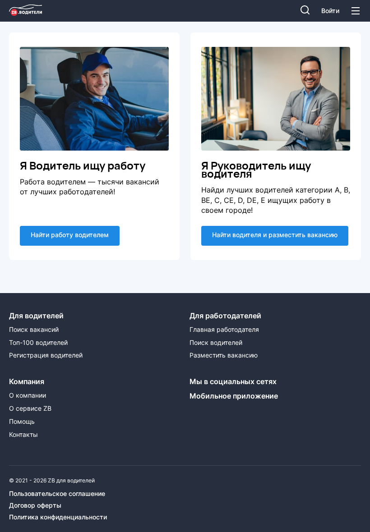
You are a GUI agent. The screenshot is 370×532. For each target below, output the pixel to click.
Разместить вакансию (224, 355)
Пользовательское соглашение (57, 493)
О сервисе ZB (30, 408)
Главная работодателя (224, 329)
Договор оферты (35, 505)
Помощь (22, 421)
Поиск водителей (216, 342)
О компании (27, 395)
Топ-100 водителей (38, 342)
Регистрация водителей (46, 355)
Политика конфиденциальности (58, 517)
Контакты (23, 434)
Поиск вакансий (34, 329)
